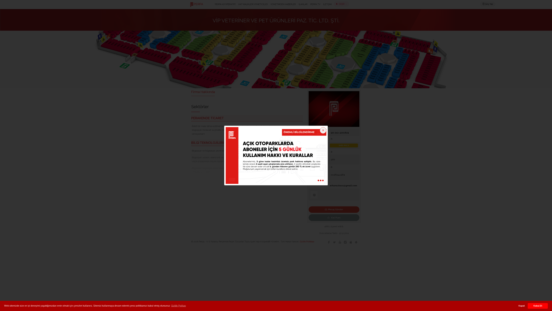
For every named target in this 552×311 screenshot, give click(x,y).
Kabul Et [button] (537, 306)
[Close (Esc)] (323, 130)
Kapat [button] (522, 306)
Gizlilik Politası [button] (178, 305)
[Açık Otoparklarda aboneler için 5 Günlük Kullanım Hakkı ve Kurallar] (276, 155)
